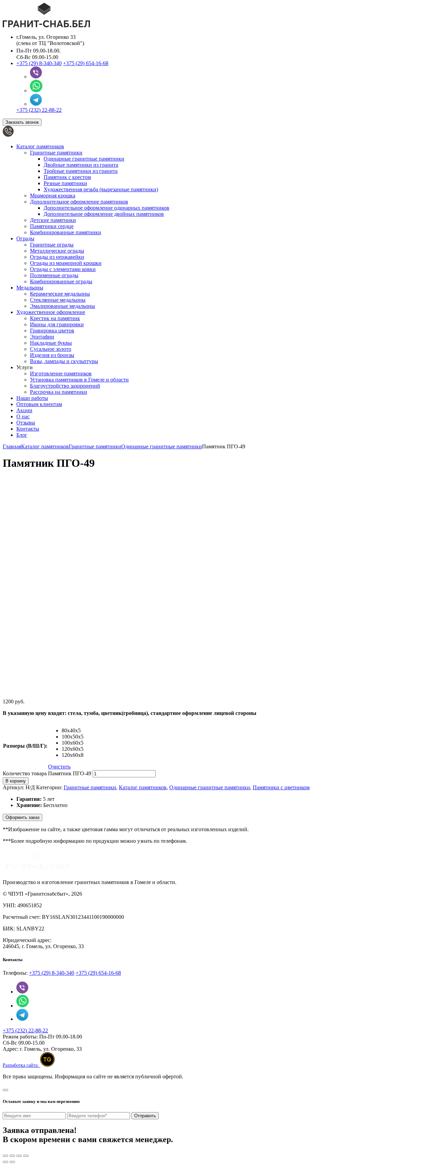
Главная (12, 446)
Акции (24, 410)
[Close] (5, 1090)
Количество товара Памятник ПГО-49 (47, 773)
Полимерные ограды (54, 275)
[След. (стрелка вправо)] (12, 1162)
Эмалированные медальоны (62, 306)
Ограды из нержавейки (57, 257)
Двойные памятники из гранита (81, 165)
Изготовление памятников (61, 373)
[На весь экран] (19, 1156)
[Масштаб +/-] (26, 1156)
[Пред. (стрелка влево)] (5, 1162)
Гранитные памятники (56, 152)
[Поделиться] (12, 1156)
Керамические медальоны (60, 294)
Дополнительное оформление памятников (79, 202)
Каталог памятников (40, 146)
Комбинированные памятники (65, 232)
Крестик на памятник (55, 318)
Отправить (145, 1115)
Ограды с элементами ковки (63, 269)
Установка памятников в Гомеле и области (79, 380)
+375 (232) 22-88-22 (39, 110)
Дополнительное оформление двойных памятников (104, 214)
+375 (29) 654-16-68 (85, 63)
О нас (23, 416)
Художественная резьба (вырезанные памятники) (101, 189)
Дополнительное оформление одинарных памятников (106, 208)
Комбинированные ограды (61, 281)
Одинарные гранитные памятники (84, 159)
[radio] (72, 731)
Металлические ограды (57, 251)
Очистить (59, 766)
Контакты (27, 429)
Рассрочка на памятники (58, 392)
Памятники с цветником (281, 787)
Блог (21, 435)
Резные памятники (65, 183)
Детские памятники (53, 220)
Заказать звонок (22, 122)
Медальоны (29, 287)
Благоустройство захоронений (65, 386)
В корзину (15, 780)
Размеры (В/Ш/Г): (25, 746)
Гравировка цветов (52, 330)
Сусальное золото (50, 349)
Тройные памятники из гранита (81, 171)
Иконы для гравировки (57, 324)
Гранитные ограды (52, 245)
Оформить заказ (22, 817)
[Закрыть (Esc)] (5, 1156)
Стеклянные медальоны (57, 300)
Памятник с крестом (67, 177)
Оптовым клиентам (39, 404)
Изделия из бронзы (52, 355)
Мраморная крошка (52, 195)
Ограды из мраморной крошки (66, 263)
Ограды (25, 238)
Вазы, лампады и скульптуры (64, 361)
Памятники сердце (52, 226)
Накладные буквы (51, 343)
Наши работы (32, 398)
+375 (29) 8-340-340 (39, 63)
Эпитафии (42, 337)
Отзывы (25, 422)
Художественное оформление (50, 312)
